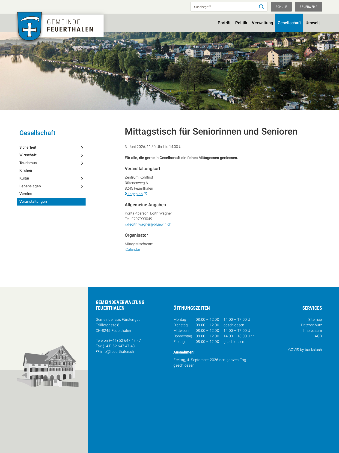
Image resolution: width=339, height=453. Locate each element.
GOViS (293, 349)
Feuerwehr (308, 7)
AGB (318, 336)
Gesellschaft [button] (289, 22)
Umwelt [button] (313, 22)
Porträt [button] (224, 22)
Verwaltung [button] (262, 22)
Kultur (24, 178)
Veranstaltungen (33, 201)
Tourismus (28, 163)
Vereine (25, 193)
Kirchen (25, 170)
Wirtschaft (27, 155)
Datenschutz (311, 325)
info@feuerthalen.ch (117, 351)
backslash (313, 349)
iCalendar (132, 249)
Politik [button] (241, 22)
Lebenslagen (30, 186)
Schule (281, 7)
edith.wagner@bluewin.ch (150, 224)
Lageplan (135, 194)
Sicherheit (27, 147)
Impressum (312, 330)
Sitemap (315, 319)
